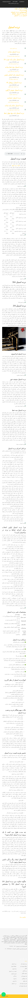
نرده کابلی (25, 971)
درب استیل (14, 983)
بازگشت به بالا (23, 917)
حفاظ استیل (13, 966)
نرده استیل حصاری (14, 98)
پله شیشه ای (24, 976)
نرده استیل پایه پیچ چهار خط (14, 113)
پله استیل (14, 968)
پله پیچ (15, 978)
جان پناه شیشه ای (23, 986)
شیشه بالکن (24, 973)
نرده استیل (14, 963)
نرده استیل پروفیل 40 (14, 82)
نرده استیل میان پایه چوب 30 (14, 59)
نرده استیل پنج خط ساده (14, 67)
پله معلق (25, 981)
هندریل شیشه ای (23, 983)
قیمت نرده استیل (16, 165)
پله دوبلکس (24, 978)
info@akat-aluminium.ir (7, 1)
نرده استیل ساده (14, 52)
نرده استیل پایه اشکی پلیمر (14, 75)
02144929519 (21, 1)
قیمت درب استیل (12, 971)
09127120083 (15, 1)
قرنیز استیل (13, 973)
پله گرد (14, 976)
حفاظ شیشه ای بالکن (23, 967)
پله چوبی (14, 981)
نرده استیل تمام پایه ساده (14, 105)
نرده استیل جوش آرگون (14, 90)
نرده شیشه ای (24, 963)
